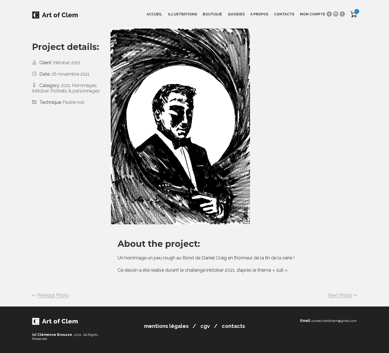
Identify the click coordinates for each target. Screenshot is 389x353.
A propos (259, 14)
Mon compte (312, 14)
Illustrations (182, 14)
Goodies (236, 14)
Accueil (154, 14)
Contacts (284, 14)
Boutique (212, 14)
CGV (205, 326)
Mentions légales (166, 326)
